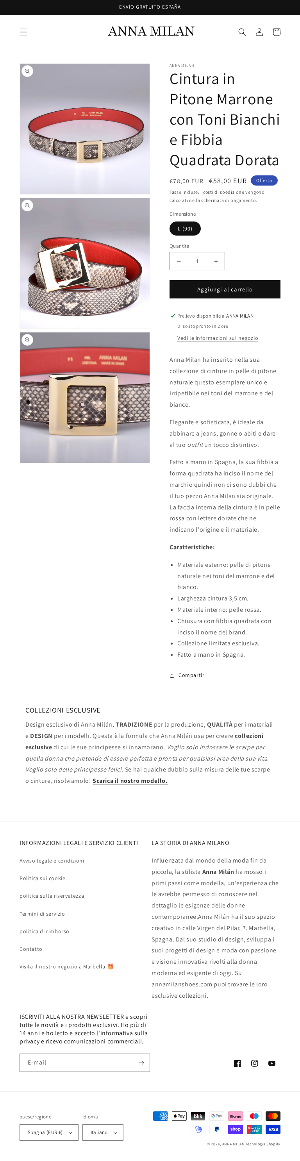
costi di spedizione (223, 192)
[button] (23, 32)
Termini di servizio (42, 913)
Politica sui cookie (42, 878)
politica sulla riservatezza (52, 895)
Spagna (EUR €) (45, 1132)
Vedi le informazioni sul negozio (217, 337)
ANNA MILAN (233, 1144)
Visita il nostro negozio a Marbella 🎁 (67, 966)
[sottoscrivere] (141, 1063)
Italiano (99, 1132)
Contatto (31, 948)
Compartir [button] (191, 675)
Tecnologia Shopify (262, 1144)
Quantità (179, 246)
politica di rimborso (45, 931)
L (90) (185, 228)
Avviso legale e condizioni (52, 860)
